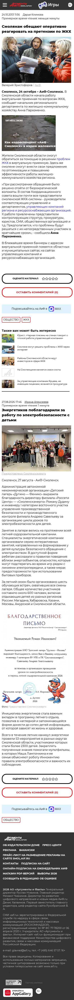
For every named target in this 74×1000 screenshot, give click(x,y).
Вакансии (27, 850)
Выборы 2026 (47, 873)
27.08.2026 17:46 (12, 402)
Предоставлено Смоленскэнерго (24, 473)
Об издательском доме (21, 845)
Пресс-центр (51, 845)
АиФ (38, 85)
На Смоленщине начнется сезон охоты (39, 369)
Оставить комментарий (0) (37, 292)
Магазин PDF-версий (18, 873)
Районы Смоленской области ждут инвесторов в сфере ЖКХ (37, 359)
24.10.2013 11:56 (11, 14)
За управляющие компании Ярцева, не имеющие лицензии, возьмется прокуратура (42, 382)
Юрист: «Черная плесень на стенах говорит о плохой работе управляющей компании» (42, 337)
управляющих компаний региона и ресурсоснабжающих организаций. (36, 208)
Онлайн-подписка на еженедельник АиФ (35, 868)
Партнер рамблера (33, 983)
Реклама (9, 850)
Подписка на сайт (35, 863)
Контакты (10, 863)
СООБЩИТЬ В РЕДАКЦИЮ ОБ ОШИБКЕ (30, 878)
